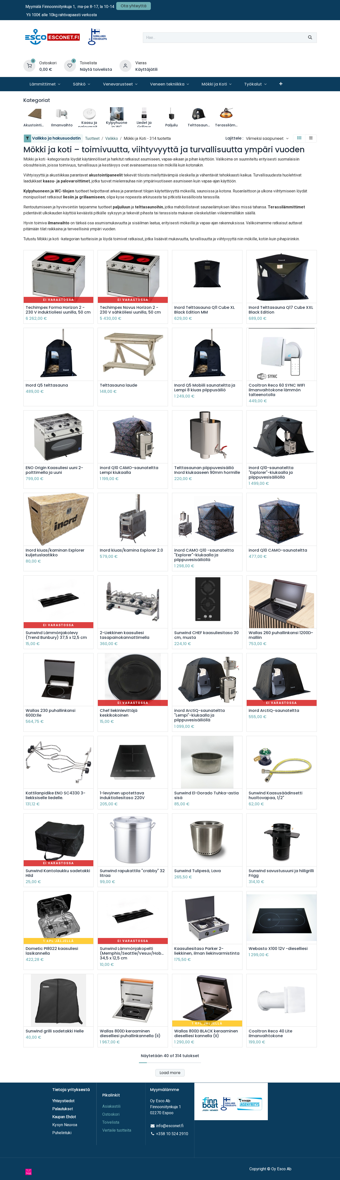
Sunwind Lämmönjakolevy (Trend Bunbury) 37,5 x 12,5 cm (56, 635)
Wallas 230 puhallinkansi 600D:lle (50, 713)
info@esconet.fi (169, 1125)
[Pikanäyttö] (90, 258)
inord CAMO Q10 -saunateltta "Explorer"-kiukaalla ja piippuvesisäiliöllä (204, 555)
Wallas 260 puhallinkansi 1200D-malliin (281, 635)
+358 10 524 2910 (172, 1133)
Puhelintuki (61, 1132)
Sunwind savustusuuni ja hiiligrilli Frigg (281, 873)
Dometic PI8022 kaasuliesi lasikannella (52, 951)
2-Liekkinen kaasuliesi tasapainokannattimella (124, 635)
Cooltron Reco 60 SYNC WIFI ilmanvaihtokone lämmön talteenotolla (277, 390)
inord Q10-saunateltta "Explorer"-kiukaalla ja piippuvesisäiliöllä (271, 472)
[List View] (311, 138)
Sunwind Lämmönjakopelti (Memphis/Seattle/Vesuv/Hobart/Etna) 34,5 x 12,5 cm (133, 953)
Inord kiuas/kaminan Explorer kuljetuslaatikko (55, 552)
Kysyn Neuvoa (64, 1124)
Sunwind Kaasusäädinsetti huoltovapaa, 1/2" (275, 795)
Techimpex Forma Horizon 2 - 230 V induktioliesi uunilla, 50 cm (58, 310)
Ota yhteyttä (133, 6)
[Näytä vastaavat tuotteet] (90, 292)
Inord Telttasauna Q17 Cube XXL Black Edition (281, 310)
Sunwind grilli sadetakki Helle (55, 1031)
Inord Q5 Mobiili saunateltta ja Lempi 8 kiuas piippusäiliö (204, 387)
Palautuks (60, 1108)
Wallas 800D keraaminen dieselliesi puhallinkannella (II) (130, 1033)
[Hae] (310, 38)
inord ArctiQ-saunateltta (274, 710)
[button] (267, 138)
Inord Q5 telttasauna (47, 385)
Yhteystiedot (63, 1100)
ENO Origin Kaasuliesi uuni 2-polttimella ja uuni (54, 470)
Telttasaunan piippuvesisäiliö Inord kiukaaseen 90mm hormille (207, 470)
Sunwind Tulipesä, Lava (197, 870)
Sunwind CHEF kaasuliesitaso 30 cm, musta (206, 635)
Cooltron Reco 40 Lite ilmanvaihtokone (270, 1033)
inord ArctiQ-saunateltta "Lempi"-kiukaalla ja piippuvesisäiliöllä (199, 715)
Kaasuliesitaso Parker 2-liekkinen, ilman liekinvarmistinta (206, 951)
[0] (29, 65)
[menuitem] (45, 84)
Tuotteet (92, 138)
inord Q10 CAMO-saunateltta (278, 550)
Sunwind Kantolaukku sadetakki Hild (58, 873)
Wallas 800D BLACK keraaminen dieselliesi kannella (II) (206, 1033)
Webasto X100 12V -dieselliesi (278, 948)
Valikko (111, 138)
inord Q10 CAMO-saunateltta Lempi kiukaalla (129, 470)
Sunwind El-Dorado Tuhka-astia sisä (206, 795)
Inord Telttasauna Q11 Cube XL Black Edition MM (204, 310)
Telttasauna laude (118, 385)
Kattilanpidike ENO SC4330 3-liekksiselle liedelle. (55, 795)
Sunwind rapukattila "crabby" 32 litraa (132, 873)
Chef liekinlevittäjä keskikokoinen (118, 713)
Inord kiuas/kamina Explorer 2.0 (131, 550)
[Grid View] (299, 138)
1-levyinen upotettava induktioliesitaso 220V (122, 795)
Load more (170, 1073)
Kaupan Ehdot (64, 1116)
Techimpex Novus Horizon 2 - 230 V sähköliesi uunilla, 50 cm (130, 310)
